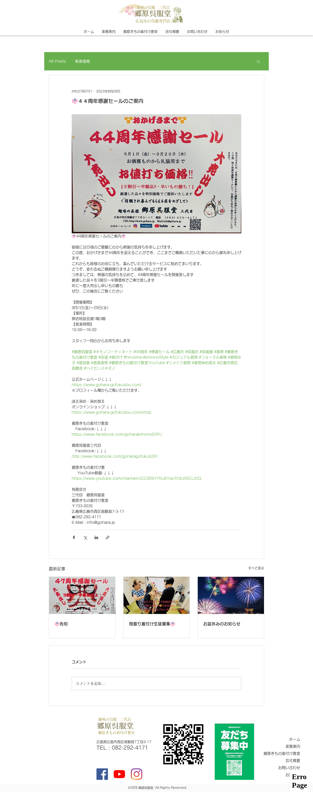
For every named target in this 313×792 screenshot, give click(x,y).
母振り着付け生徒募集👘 (152, 624)
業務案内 (293, 746)
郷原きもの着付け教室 (282, 753)
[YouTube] (119, 774)
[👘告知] (82, 595)
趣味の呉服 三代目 (153, 7)
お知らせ (293, 775)
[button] (258, 61)
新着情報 (82, 61)
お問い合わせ (289, 768)
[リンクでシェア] (107, 537)
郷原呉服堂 (153, 13)
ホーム (294, 739)
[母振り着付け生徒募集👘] (157, 595)
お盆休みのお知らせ (221, 624)
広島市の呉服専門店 (152, 21)
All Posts (57, 61)
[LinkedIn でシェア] (96, 537)
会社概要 (293, 760)
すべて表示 (256, 568)
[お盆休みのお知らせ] (231, 595)
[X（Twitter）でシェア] (85, 537)
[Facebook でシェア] (74, 537)
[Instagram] (136, 774)
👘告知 (61, 624)
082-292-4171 (130, 747)
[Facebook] (102, 774)
